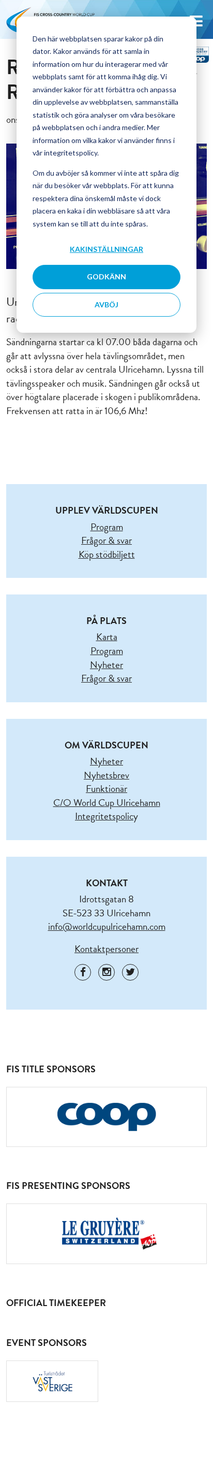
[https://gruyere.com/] (106, 1233)
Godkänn (106, 276)
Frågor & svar (106, 540)
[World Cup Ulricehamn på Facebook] (82, 972)
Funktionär (106, 788)
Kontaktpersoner (106, 948)
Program (106, 526)
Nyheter (106, 664)
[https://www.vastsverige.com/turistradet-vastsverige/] (52, 1381)
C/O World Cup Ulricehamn (106, 802)
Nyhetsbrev (106, 775)
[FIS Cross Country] (196, 53)
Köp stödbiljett (107, 554)
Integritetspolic (104, 816)
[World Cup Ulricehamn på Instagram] (106, 972)
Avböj (106, 304)
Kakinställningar (106, 249)
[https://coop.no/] (106, 1117)
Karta (106, 636)
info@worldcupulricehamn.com (106, 926)
